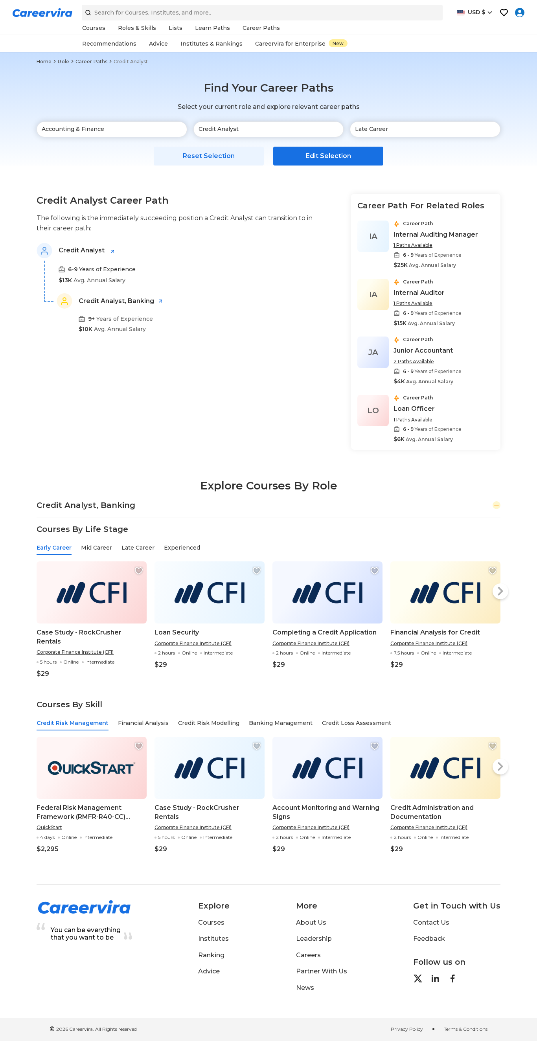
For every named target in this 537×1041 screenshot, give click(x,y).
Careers (308, 955)
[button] (138, 571)
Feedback (429, 938)
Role (63, 61)
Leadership (314, 938)
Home (44, 61)
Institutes (213, 938)
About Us (311, 922)
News (305, 987)
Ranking (211, 955)
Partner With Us (321, 971)
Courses (211, 922)
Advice (209, 971)
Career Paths (91, 61)
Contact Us (431, 922)
